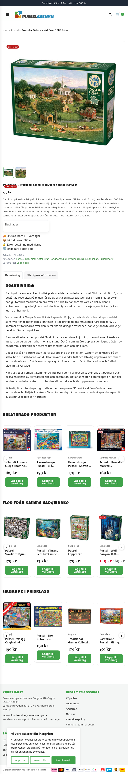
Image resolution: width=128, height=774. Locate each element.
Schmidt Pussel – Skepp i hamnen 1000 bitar (16, 466)
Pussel (15, 30)
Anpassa (20, 760)
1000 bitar (30, 258)
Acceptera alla (63, 760)
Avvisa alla (40, 760)
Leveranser (72, 703)
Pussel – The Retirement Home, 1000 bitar (48, 639)
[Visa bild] (8, 172)
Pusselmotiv (106, 258)
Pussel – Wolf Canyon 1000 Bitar (108, 554)
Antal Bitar (42, 258)
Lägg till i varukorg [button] (17, 482)
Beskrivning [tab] (12, 275)
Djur (83, 258)
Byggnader (74, 258)
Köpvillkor (72, 698)
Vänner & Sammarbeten (80, 724)
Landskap (92, 258)
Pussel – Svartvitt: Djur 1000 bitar (14, 554)
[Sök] (110, 14)
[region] (43, 747)
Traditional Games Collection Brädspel (79, 642)
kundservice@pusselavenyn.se (29, 715)
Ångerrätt (71, 708)
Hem (5, 30)
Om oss (70, 714)
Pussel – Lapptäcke (75, 552)
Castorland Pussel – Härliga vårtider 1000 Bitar (110, 644)
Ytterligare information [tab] (41, 275)
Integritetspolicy (75, 719)
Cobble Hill (22, 262)
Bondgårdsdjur (58, 258)
